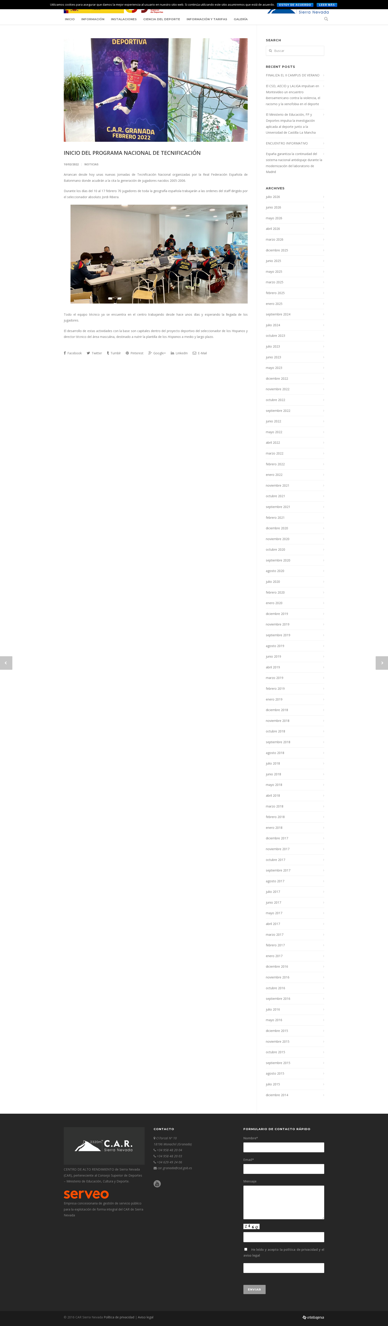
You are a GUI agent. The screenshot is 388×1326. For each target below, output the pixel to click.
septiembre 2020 (278, 560)
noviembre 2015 (277, 1041)
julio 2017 (273, 891)
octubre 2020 (275, 549)
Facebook (74, 353)
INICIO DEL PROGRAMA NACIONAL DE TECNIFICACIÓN (132, 152)
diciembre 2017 (277, 838)
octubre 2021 (275, 496)
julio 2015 (273, 1084)
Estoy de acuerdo (295, 5)
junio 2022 (273, 421)
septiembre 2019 (278, 635)
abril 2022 (273, 442)
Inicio (70, 19)
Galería (241, 19)
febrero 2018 (275, 817)
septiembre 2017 (278, 870)
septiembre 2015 (278, 1063)
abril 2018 (273, 795)
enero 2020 (274, 603)
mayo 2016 (274, 1020)
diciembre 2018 (277, 710)
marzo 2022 (274, 453)
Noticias (91, 164)
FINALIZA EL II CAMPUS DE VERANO (293, 75)
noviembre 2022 (277, 389)
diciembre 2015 (277, 1031)
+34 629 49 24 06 (169, 1162)
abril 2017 (273, 924)
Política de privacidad (119, 1317)
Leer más (327, 5)
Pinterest (136, 353)
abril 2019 (273, 667)
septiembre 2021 (278, 507)
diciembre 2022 (277, 378)
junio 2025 (273, 261)
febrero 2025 (275, 293)
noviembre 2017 (277, 849)
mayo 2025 (274, 271)
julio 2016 (273, 1009)
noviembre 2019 (277, 624)
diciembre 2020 (277, 528)
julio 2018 (273, 763)
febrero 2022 (275, 464)
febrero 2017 (275, 945)
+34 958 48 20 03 (169, 1156)
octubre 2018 (275, 731)
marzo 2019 (274, 678)
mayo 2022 (274, 432)
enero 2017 (274, 956)
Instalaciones (124, 19)
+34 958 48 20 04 (169, 1150)
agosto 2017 (275, 881)
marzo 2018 (274, 806)
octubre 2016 (275, 988)
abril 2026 (273, 228)
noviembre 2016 (277, 977)
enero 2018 (274, 827)
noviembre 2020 (277, 539)
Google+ (159, 353)
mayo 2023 (274, 368)
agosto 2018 (275, 753)
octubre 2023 (275, 335)
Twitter (96, 353)
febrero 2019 (275, 688)
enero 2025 (274, 304)
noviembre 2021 (277, 485)
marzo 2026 (274, 239)
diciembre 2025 (277, 250)
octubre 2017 (275, 860)
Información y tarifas (207, 19)
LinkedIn (181, 353)
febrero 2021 (275, 517)
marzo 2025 (274, 282)
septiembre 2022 (278, 410)
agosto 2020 (275, 571)
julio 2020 (273, 581)
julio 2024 (273, 325)
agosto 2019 (275, 646)
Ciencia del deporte (161, 19)
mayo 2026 (274, 218)
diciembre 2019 (277, 614)
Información (92, 19)
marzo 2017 (274, 934)
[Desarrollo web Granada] (313, 1320)
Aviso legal (145, 1317)
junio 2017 (273, 902)
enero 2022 (274, 474)
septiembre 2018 (278, 742)
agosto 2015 (275, 1073)
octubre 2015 (275, 1052)
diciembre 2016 (277, 966)
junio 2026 (273, 207)
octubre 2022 (275, 400)
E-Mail (202, 353)
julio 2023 (273, 346)
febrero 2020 (275, 592)
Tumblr (115, 353)
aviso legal (251, 1255)
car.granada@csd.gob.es (175, 1168)
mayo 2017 (274, 913)
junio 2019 (273, 656)
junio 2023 (273, 357)
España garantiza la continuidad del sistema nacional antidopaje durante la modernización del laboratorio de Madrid (294, 163)
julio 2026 (273, 197)
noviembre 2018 (277, 720)
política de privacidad (301, 1249)
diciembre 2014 (277, 1095)
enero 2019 (274, 699)
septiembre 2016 (278, 998)
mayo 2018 (274, 785)
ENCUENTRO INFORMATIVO (287, 143)
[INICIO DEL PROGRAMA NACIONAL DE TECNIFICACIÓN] (156, 90)
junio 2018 (273, 774)
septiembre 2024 (278, 314)
